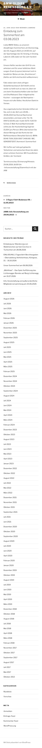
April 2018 (8, 633)
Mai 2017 (7, 672)
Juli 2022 (7, 483)
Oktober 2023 (9, 434)
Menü (22, 19)
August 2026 (9, 299)
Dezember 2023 (10, 430)
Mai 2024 (7, 410)
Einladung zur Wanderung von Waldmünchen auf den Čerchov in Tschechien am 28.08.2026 (17, 247)
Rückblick (7, 692)
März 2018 (8, 638)
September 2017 (10, 657)
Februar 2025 (9, 371)
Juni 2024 (8, 405)
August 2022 (9, 478)
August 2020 (9, 541)
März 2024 (8, 420)
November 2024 (10, 381)
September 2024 (11, 391)
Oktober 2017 (9, 653)
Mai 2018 (7, 628)
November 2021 (10, 502)
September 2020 (11, 536)
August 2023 (9, 439)
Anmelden (8, 711)
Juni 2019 (7, 590)
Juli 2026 (7, 304)
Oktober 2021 (9, 507)
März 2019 (8, 604)
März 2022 (8, 493)
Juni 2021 (7, 522)
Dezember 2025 (10, 328)
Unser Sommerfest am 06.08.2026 (18, 265)
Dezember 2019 (10, 570)
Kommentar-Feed (11, 721)
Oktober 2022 (9, 473)
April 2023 (8, 459)
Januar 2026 (9, 323)
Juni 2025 (8, 352)
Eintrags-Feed (9, 716)
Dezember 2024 (10, 376)
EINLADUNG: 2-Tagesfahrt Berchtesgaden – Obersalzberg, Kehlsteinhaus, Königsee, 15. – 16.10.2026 (21, 258)
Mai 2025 (7, 357)
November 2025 (10, 333)
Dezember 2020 (10, 527)
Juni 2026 (8, 308)
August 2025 (9, 342)
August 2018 (9, 619)
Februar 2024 (9, 425)
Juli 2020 (7, 546)
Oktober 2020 (9, 531)
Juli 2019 (7, 585)
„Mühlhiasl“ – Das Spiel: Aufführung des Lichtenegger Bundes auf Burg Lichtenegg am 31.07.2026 (21, 273)
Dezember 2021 (10, 497)
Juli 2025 (7, 347)
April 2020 (8, 556)
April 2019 (8, 599)
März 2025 (8, 367)
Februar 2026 (9, 318)
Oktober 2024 (9, 386)
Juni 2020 (8, 551)
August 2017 (9, 662)
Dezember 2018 (10, 609)
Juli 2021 (7, 517)
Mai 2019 (7, 594)
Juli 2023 (7, 444)
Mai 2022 (7, 488)
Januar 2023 (9, 464)
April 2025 (8, 362)
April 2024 (8, 415)
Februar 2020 (9, 560)
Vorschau (11, 183)
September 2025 (11, 337)
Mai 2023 (7, 454)
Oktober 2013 (9, 677)
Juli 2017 (7, 667)
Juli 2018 (7, 624)
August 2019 (9, 580)
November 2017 (10, 648)
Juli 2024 (7, 401)
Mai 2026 (7, 313)
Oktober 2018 (9, 614)
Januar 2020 (9, 565)
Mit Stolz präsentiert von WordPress (17, 742)
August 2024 (9, 396)
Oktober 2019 (9, 575)
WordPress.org (10, 726)
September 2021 (10, 512)
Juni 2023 (8, 449)
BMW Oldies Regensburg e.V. (18, 5)
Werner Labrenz (27, 28)
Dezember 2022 (10, 468)
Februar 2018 (9, 643)
